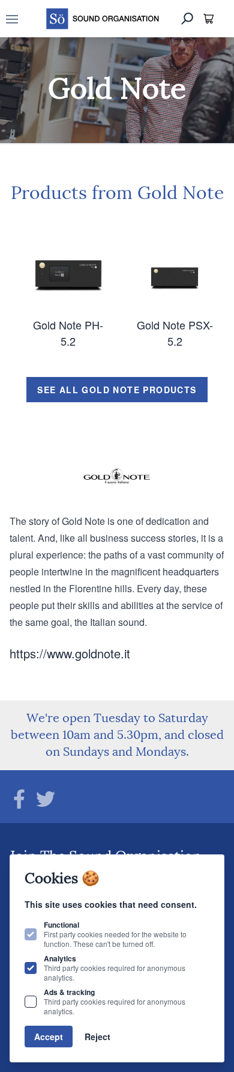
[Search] (187, 19)
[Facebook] (19, 799)
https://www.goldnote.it (70, 653)
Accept (48, 1037)
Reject (97, 1037)
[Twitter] (46, 799)
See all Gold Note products (116, 390)
